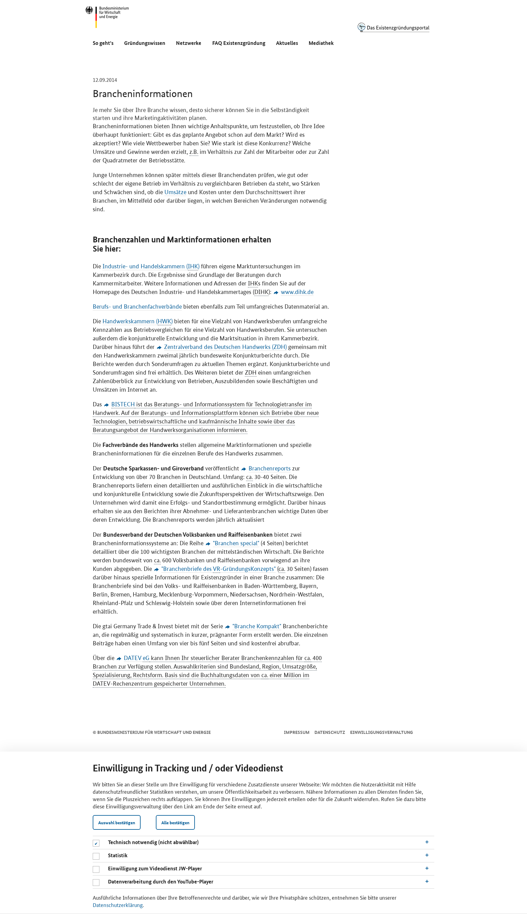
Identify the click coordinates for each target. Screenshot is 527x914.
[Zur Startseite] (393, 27)
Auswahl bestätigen (116, 822)
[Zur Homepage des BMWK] (107, 20)
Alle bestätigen (175, 822)
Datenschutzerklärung (118, 904)
